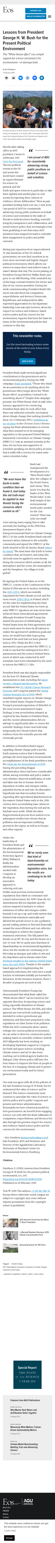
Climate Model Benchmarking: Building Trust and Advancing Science (24, 1447)
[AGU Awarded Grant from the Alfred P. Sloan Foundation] (10, 1224)
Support (35, 10)
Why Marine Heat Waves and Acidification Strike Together (23, 1411)
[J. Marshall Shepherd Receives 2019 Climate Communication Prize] (10, 1236)
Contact (6, 1517)
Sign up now (27, 361)
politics (30, 1274)
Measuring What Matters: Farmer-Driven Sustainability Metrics (25, 1429)
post (20, 161)
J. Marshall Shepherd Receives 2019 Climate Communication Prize (34, 1233)
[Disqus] (27, 1318)
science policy (38, 1274)
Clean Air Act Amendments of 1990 (26, 764)
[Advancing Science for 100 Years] (10, 1249)
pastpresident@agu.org (34, 1137)
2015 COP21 (13, 592)
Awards (5, 1514)
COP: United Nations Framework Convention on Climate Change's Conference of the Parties (25, 1268)
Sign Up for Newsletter (36, 16)
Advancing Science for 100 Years (33, 1245)
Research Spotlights (16, 1407)
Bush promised (23, 383)
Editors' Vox (13, 1441)
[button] (27, 349)
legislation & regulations (12, 1274)
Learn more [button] (10, 1530)
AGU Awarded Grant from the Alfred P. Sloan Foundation (34, 1221)
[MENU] (50, 16)
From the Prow (10, 161)
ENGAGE (6, 1511)
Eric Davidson (10, 69)
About (7, 1507)
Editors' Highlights (15, 1424)
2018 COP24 (23, 599)
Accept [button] (9, 1538)
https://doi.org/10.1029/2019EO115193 (22, 1179)
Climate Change (17, 1264)
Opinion (24, 1274)
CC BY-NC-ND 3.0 (41, 1191)
